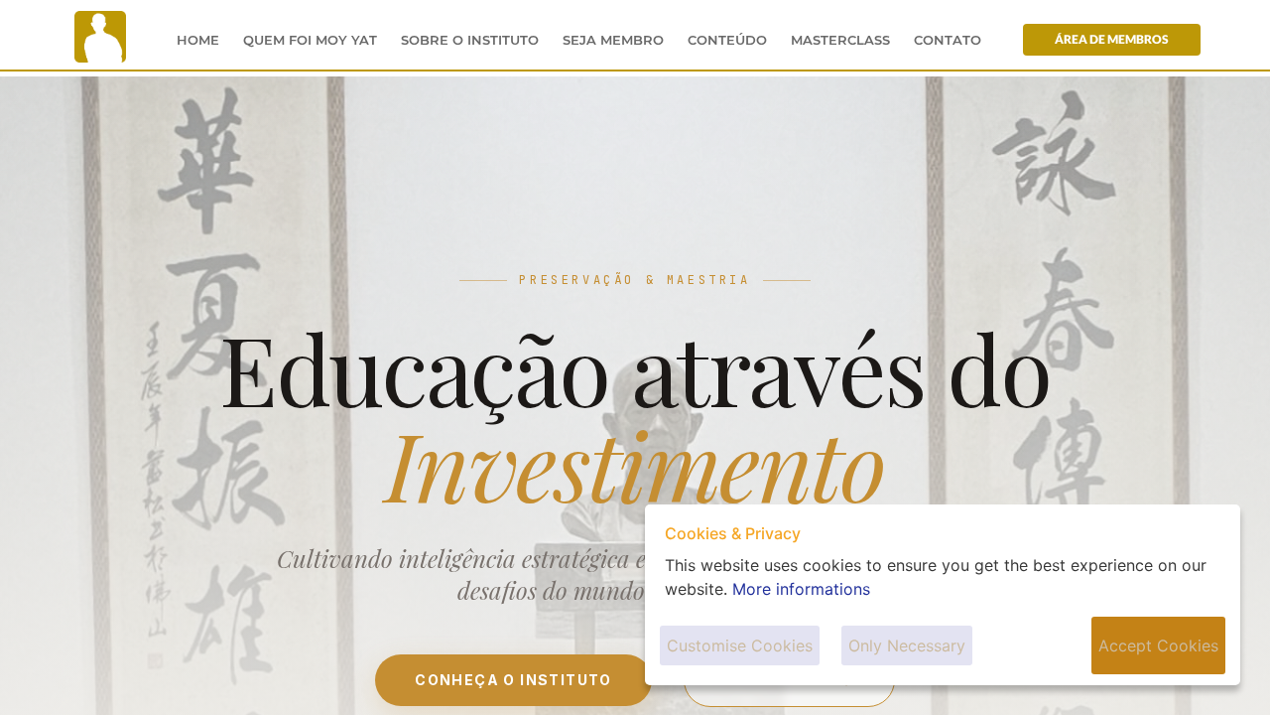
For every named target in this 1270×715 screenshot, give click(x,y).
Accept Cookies (1158, 645)
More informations (801, 589)
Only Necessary (906, 645)
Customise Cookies (740, 645)
